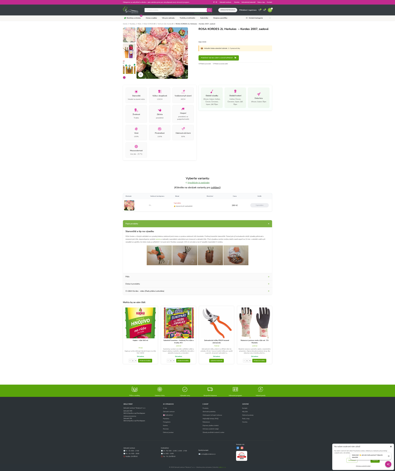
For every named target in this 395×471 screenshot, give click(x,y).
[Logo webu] (130, 10)
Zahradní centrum (169, 412)
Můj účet (245, 412)
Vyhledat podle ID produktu (202, 13)
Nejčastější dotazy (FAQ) (210, 419)
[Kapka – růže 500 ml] (140, 322)
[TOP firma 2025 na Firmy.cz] (241, 456)
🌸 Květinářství (168, 415)
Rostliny (132, 24)
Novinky (244, 422)
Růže (139, 24)
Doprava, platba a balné (210, 425)
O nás (165, 408)
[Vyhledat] (209, 10)
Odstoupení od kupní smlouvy (212, 415)
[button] (391, 446)
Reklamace (206, 422)
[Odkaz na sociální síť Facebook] (214, 2)
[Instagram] (242, 448)
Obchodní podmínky (209, 412)
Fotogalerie (166, 422)
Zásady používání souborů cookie (213, 432)
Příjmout (375, 460)
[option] (164, 76)
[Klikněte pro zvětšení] (140, 74)
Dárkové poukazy (247, 415)
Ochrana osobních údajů (363, 466)
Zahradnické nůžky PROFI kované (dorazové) (216, 341)
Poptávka (166, 419)
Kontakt (244, 408)
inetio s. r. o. (222, 467)
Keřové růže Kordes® (166, 24)
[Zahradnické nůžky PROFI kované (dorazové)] (216, 322)
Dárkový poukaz (168, 432)
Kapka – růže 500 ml (140, 340)
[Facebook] (237, 448)
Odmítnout (352, 460)
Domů (125, 24)
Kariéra (165, 425)
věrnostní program (182, 2)
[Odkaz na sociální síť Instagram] (216, 2)
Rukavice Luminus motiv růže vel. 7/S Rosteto (254, 341)
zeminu (158, 239)
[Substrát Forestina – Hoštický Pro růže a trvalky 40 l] (178, 322)
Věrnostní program (227, 10)
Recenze (166, 429)
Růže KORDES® (149, 24)
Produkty (205, 408)
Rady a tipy (246, 419)
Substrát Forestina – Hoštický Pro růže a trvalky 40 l (178, 341)
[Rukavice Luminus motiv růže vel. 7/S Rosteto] (255, 322)
